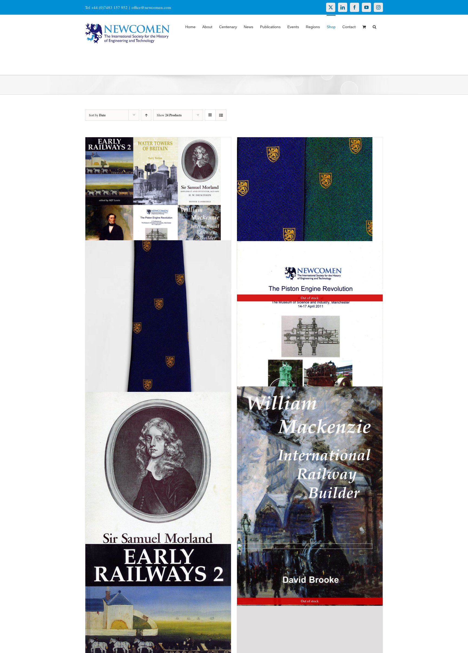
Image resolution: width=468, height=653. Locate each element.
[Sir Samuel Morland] (158, 491)
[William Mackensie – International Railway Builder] (310, 496)
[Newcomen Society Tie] (158, 345)
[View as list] (221, 115)
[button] (374, 26)
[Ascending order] (146, 115)
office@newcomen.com (151, 7)
